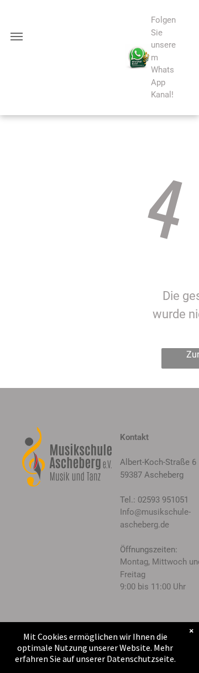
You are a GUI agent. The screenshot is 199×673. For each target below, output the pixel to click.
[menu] (17, 36)
